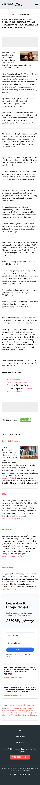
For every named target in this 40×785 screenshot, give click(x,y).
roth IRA (10, 715)
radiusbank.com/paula (12, 589)
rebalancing (12, 713)
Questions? (20, 736)
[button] (20, 621)
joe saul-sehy (20, 711)
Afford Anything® (12, 4)
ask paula (30, 708)
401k (24, 708)
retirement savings (25, 713)
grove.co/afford (9, 478)
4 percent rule (16, 708)
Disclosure (26, 770)
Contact (20, 742)
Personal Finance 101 (26, 705)
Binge (20, 730)
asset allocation (8, 711)
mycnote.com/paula (11, 518)
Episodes (13, 705)
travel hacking (31, 715)
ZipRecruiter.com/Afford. (13, 556)
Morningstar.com (14, 379)
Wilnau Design (29, 768)
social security (20, 715)
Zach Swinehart (17, 770)
